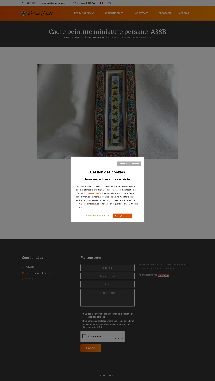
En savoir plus (92, 193)
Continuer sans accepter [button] (129, 164)
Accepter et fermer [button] (123, 216)
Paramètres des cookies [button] (97, 215)
